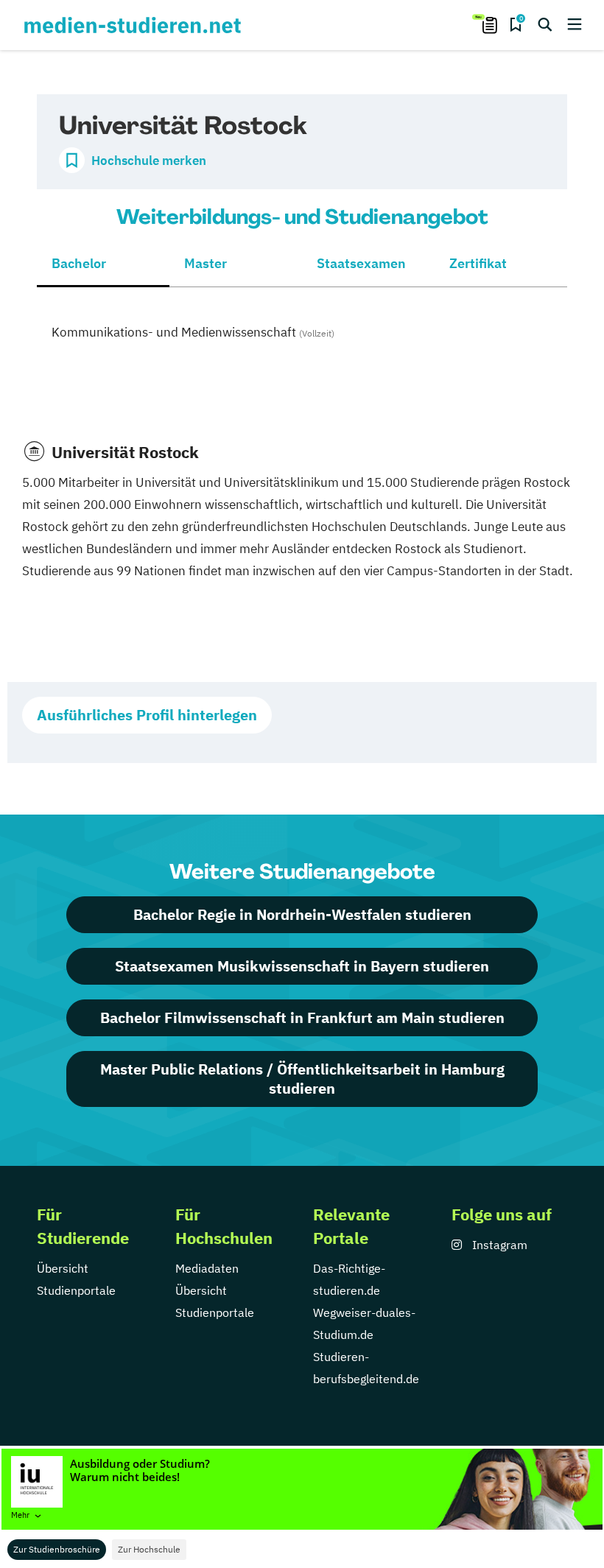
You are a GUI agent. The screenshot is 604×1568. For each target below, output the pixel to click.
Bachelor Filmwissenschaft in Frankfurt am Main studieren (302, 1017)
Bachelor (79, 263)
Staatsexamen (361, 263)
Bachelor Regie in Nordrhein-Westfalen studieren (302, 914)
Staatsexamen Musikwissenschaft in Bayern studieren (302, 966)
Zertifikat (478, 263)
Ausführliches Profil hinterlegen (147, 715)
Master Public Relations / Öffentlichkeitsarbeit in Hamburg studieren (302, 1078)
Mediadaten (207, 1268)
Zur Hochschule (149, 1549)
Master (205, 263)
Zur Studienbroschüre (56, 1549)
